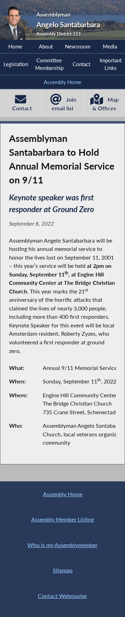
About (46, 46)
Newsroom (77, 46)
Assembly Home (62, 82)
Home (15, 46)
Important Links (111, 64)
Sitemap (63, 570)
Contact (81, 64)
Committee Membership (49, 64)
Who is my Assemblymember (62, 545)
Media (110, 46)
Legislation (15, 64)
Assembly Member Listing (62, 519)
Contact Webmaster (62, 595)
